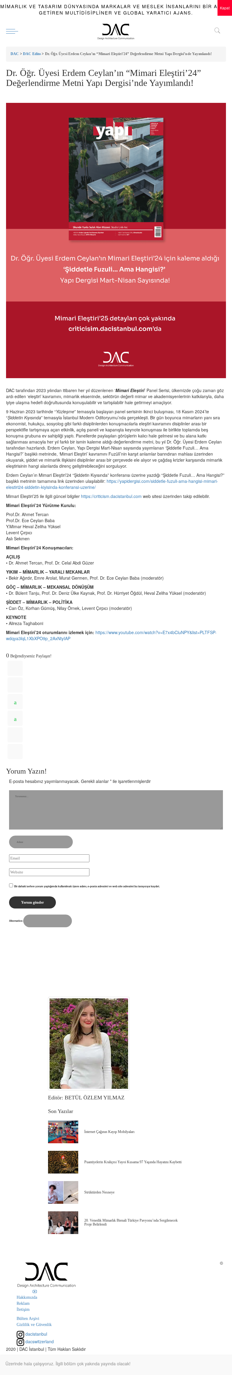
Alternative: (16, 921)
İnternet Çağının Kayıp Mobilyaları (109, 1132)
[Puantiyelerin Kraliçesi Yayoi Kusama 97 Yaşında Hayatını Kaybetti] (63, 1162)
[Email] (15, 751)
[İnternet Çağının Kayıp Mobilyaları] (63, 1132)
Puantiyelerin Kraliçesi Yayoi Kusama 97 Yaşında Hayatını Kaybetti (133, 1162)
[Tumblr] (15, 734)
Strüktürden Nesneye (99, 1192)
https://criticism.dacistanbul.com (111, 496)
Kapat (225, 7)
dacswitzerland (39, 1341)
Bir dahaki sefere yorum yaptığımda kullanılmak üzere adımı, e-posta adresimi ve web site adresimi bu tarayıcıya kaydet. (87, 886)
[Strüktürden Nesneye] (63, 1192)
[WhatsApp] (15, 701)
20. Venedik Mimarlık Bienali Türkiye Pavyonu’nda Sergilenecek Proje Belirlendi (131, 1222)
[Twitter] (15, 684)
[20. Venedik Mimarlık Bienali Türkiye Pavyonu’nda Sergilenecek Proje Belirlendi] (63, 1222)
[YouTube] (35, 1291)
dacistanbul (35, 1334)
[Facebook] (15, 668)
